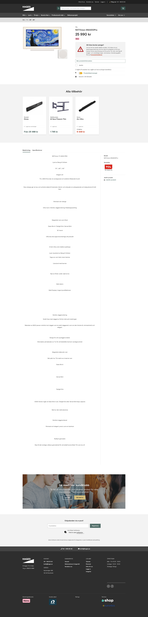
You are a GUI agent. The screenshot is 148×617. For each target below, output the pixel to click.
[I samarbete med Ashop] (107, 600)
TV (27, 20)
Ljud (29, 15)
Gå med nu (79, 497)
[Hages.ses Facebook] (112, 586)
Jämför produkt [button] (111, 180)
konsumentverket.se (96, 54)
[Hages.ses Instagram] (108, 586)
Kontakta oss (89, 2)
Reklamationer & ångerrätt (72, 564)
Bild (24, 15)
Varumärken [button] (110, 15)
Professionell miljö (57, 15)
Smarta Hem (45, 15)
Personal (88, 564)
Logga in (103, 2)
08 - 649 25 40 (121, 2)
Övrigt (36, 15)
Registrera (95, 526)
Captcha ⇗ (80, 533)
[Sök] (58, 8)
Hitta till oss (89, 566)
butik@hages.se (85, 549)
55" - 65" (32, 20)
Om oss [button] (120, 15)
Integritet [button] (88, 571)
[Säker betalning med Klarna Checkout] (26, 601)
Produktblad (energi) (90, 73)
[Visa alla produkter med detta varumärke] (114, 167)
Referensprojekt (72, 15)
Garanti (67, 561)
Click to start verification (76, 532)
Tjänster (97, 2)
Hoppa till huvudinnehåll (73, 2)
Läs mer (67, 497)
